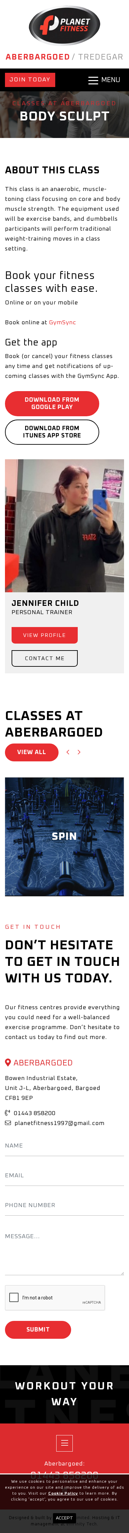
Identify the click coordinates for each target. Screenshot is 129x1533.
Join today (30, 80)
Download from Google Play (52, 403)
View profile (44, 635)
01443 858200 (34, 1113)
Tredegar (101, 57)
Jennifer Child (45, 604)
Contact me (45, 658)
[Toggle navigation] (64, 1443)
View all (31, 752)
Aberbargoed (38, 57)
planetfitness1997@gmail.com (59, 1123)
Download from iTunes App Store (52, 432)
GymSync (62, 323)
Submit (38, 1330)
